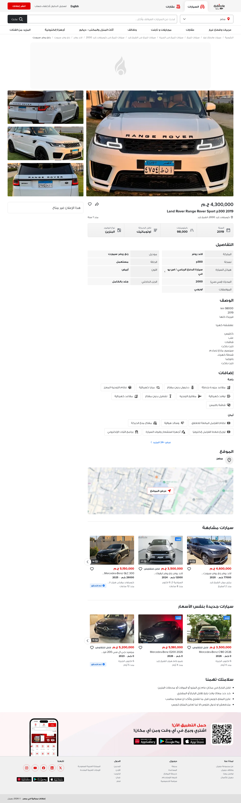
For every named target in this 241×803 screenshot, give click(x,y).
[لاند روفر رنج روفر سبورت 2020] (209, 562)
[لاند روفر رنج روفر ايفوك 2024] (160, 562)
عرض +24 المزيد (162, 442)
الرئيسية (229, 37)
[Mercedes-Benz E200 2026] (160, 640)
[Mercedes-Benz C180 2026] (209, 640)
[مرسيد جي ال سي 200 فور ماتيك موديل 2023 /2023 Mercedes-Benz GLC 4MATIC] (112, 640)
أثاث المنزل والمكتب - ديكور (96, 30)
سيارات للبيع (193, 37)
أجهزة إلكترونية (55, 30)
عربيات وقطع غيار (220, 30)
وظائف (132, 30)
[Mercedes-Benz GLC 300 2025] (112, 562)
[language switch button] (75, 6)
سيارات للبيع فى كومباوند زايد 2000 (105, 37)
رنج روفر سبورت (62, 37)
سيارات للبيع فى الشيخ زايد (142, 37)
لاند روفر (78, 37)
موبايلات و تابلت (161, 30)
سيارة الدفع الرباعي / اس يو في (185, 271)
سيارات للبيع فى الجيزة (171, 37)
